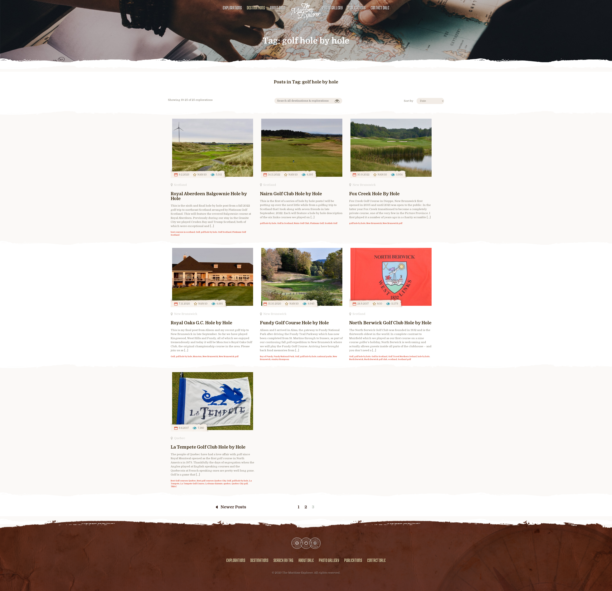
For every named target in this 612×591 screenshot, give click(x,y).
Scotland (180, 184)
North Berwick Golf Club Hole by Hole (390, 322)
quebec (227, 484)
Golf (198, 232)
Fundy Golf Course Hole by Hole (294, 322)
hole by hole (424, 356)
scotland (392, 359)
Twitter (306, 543)
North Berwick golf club (375, 359)
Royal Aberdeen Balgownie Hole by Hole (209, 196)
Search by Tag (283, 560)
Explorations (232, 7)
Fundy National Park (284, 356)
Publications (357, 7)
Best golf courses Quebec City (211, 481)
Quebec (179, 438)
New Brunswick (364, 184)
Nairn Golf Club (301, 223)
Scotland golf (404, 359)
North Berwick (356, 359)
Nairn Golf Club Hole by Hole (291, 193)
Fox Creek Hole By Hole (374, 193)
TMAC (174, 486)
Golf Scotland (224, 232)
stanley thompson (280, 359)
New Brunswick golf (392, 223)
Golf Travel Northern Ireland (402, 356)
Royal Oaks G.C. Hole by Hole (201, 322)
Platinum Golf (317, 223)
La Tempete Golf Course (192, 484)
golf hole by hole (209, 232)
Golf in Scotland (285, 223)
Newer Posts (233, 507)
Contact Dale (380, 7)
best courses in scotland (183, 232)
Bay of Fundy (266, 356)
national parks (324, 356)
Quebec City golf (240, 484)
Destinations (256, 7)
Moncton (197, 356)
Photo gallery (332, 7)
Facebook (297, 543)
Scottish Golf (331, 223)
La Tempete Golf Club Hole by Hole (208, 447)
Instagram (315, 543)
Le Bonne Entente (213, 484)
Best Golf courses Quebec (183, 481)
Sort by (408, 100)
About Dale (277, 7)
